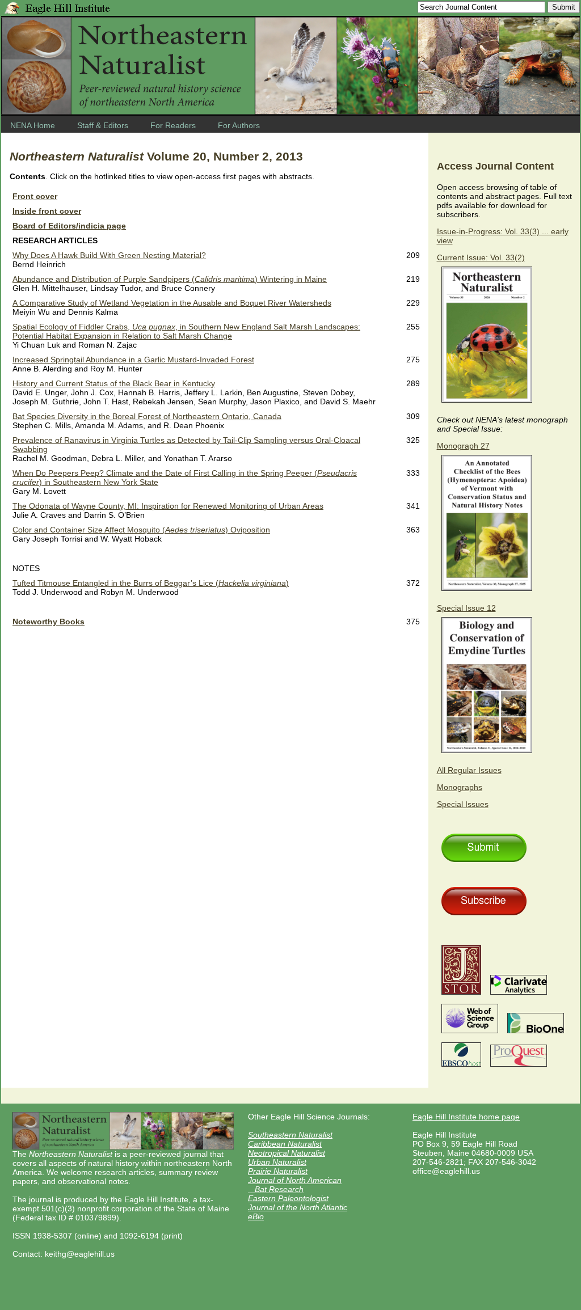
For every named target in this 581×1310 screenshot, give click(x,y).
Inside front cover (46, 210)
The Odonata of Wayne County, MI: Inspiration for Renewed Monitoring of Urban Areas (167, 505)
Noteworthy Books (48, 621)
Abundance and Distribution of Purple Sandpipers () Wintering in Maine (169, 279)
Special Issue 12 (466, 607)
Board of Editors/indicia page (69, 225)
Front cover (34, 196)
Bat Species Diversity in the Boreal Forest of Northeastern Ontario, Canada (146, 416)
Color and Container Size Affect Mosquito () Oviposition (141, 529)
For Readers (173, 125)
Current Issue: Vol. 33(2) (481, 257)
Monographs (459, 787)
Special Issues (463, 804)
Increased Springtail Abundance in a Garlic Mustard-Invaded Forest (133, 359)
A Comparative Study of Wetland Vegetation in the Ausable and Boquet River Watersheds (171, 302)
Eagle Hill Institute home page (466, 1116)
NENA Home (32, 125)
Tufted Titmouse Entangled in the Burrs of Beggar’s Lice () (150, 583)
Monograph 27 (463, 445)
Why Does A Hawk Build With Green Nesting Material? (109, 255)
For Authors (239, 125)
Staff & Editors (102, 125)
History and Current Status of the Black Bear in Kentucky (113, 383)
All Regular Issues (469, 770)
